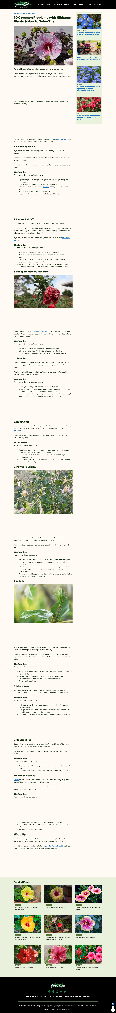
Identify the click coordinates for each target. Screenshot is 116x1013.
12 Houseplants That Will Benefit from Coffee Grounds (88, 59)
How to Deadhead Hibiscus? (24, 967)
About (28, 997)
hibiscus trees (61, 139)
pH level (46, 187)
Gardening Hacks (82, 56)
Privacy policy (69, 997)
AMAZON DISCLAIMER (55, 997)
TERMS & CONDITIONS (82, 997)
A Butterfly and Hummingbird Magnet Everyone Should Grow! (88, 117)
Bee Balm (79, 113)
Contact (35, 997)
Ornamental (18, 13)
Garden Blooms (81, 30)
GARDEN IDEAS (79, 4)
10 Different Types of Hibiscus (85, 937)
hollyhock (17, 431)
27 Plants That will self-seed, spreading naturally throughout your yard (88, 88)
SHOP (89, 4)
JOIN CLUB (97, 4)
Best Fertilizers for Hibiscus (54, 967)
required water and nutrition (54, 846)
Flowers (25, 13)
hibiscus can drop (42, 332)
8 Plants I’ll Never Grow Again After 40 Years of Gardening (88, 33)
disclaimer (43, 997)
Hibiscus (32, 13)
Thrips (16, 780)
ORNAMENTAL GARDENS (61, 4)
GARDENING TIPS (43, 4)
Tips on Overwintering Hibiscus (55, 907)
